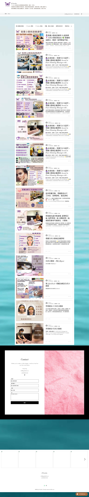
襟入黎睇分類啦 (20, 26)
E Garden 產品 (38, 26)
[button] (71, 26)
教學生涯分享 (59, 26)
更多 (66, 26)
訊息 (11, 392)
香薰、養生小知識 (49, 26)
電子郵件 (13, 383)
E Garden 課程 (29, 26)
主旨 (12, 388)
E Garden (14, 3)
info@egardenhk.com (69, 14)
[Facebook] (81, 14)
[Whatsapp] (44, 485)
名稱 (12, 378)
